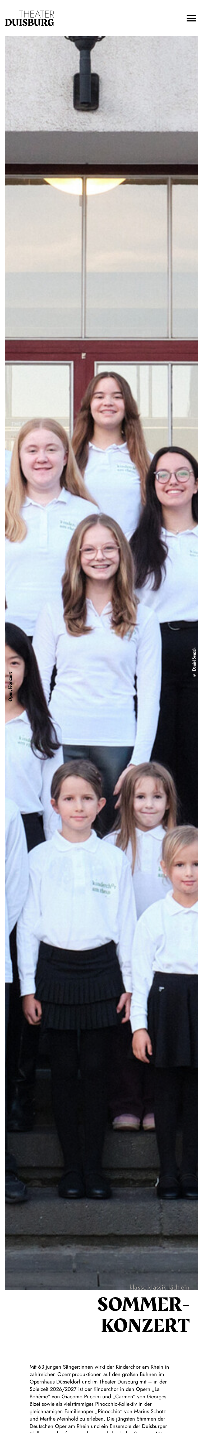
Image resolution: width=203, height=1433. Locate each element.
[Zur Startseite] (29, 18)
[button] (191, 18)
